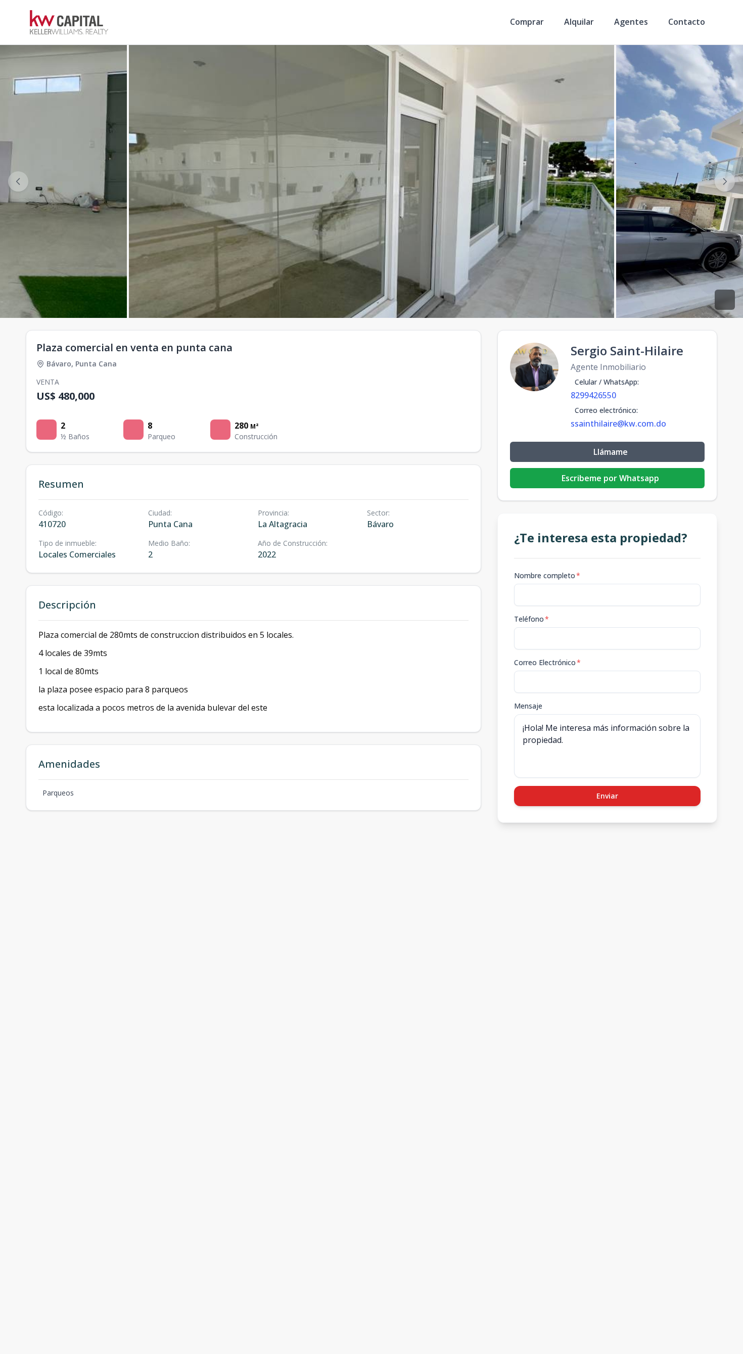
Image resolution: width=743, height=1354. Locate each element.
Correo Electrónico (547, 662)
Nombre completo (547, 575)
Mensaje (528, 706)
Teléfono (531, 619)
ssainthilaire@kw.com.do (618, 423)
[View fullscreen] (725, 300)
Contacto (686, 21)
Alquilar (579, 21)
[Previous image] (18, 181)
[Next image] (725, 181)
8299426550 (593, 395)
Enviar (607, 796)
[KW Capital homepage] (69, 22)
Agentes (631, 21)
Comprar (527, 21)
